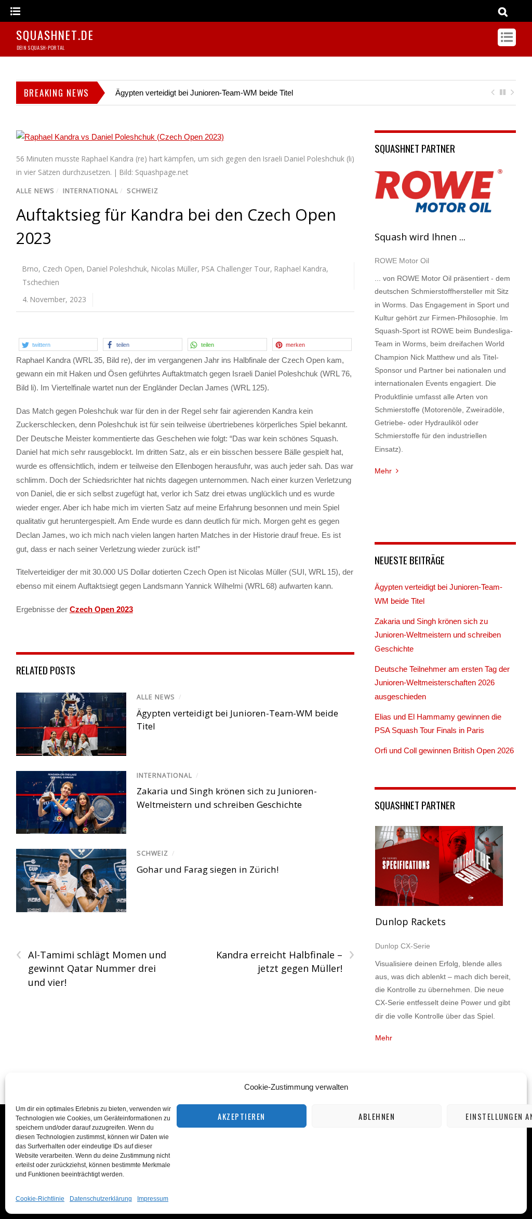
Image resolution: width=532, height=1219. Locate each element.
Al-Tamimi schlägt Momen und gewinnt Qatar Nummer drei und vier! (91, 968)
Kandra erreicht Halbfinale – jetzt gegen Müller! (285, 961)
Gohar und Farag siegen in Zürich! (207, 869)
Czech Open (63, 269)
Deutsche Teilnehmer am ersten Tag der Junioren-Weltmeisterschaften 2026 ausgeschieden (442, 683)
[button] (58, 344)
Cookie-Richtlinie (40, 1198)
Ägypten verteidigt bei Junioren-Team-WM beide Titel (204, 92)
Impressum (152, 1198)
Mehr (383, 471)
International (90, 190)
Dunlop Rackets (410, 921)
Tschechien (40, 282)
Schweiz (142, 190)
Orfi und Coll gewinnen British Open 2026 (444, 750)
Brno (30, 269)
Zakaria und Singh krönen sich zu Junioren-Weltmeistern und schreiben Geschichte (438, 635)
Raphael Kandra (300, 269)
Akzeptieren (241, 1116)
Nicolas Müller (174, 269)
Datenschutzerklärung (101, 1198)
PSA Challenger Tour (236, 269)
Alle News (35, 190)
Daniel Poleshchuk (117, 269)
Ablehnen (376, 1116)
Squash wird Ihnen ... (420, 237)
